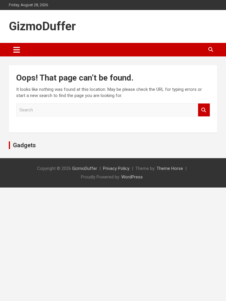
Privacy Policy (116, 168)
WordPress (132, 177)
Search (204, 110)
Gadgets (24, 145)
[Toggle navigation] (16, 49)
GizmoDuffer (42, 26)
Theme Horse (170, 168)
